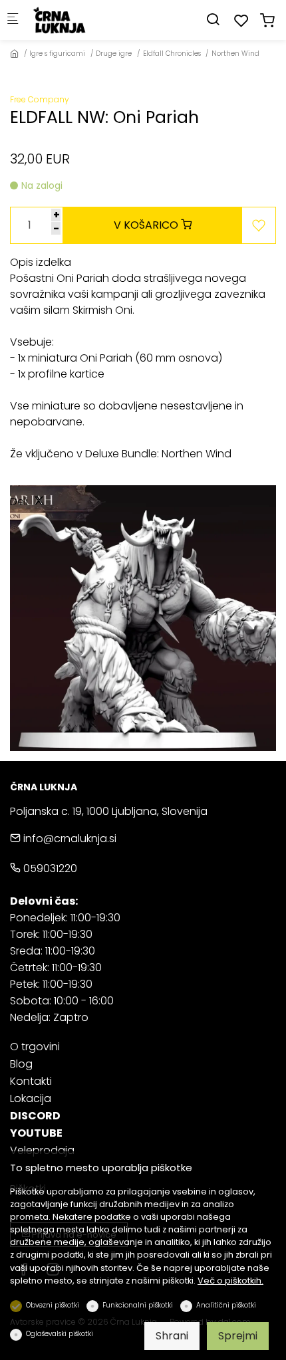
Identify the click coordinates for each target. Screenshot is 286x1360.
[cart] (267, 21)
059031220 (49, 868)
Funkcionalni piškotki (137, 1305)
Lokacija (30, 1098)
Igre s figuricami (57, 53)
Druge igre (114, 53)
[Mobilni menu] (12, 20)
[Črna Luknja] (84, 19)
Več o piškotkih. (230, 1280)
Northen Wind (235, 53)
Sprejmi (237, 1335)
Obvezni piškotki (52, 1305)
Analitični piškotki (226, 1305)
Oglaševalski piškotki (59, 1334)
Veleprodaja (42, 1150)
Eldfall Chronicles (172, 53)
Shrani (172, 1335)
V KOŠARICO (147, 225)
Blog (21, 1064)
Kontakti (31, 1081)
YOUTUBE (36, 1133)
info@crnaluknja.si (68, 838)
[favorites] (241, 21)
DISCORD (35, 1115)
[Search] (213, 19)
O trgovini (35, 1046)
